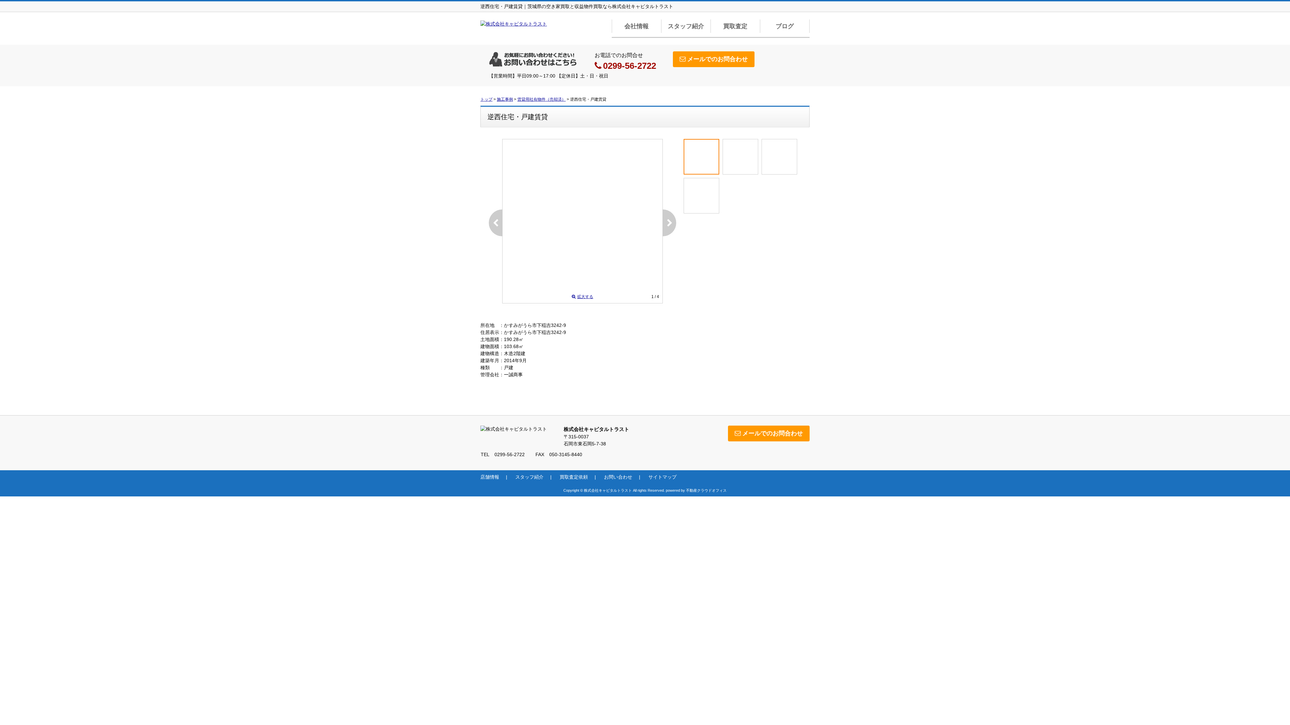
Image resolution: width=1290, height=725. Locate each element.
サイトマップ (662, 477)
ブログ (785, 26)
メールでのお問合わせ (717, 59)
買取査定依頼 (574, 477)
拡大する (585, 296)
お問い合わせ (618, 477)
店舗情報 (489, 477)
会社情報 (637, 26)
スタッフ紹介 (686, 26)
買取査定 (735, 26)
